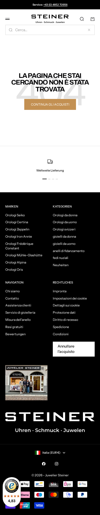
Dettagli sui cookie (66, 305)
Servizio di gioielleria (20, 312)
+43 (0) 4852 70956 (55, 4)
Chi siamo (12, 291)
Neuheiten (61, 265)
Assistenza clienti (18, 305)
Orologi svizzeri (64, 229)
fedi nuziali (60, 258)
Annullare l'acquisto (66, 349)
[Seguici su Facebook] (44, 464)
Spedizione (61, 327)
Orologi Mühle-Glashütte (23, 255)
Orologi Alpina (15, 262)
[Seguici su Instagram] (56, 464)
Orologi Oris (14, 270)
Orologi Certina (16, 222)
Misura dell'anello (18, 320)
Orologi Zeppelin (17, 229)
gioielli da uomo (64, 244)
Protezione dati (64, 312)
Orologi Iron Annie (18, 236)
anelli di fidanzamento (69, 251)
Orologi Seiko (15, 215)
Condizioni (61, 334)
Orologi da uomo (65, 222)
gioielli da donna (64, 236)
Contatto (12, 298)
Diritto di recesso (65, 320)
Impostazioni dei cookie (70, 298)
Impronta (59, 291)
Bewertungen (15, 334)
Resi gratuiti (14, 327)
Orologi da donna (65, 215)
